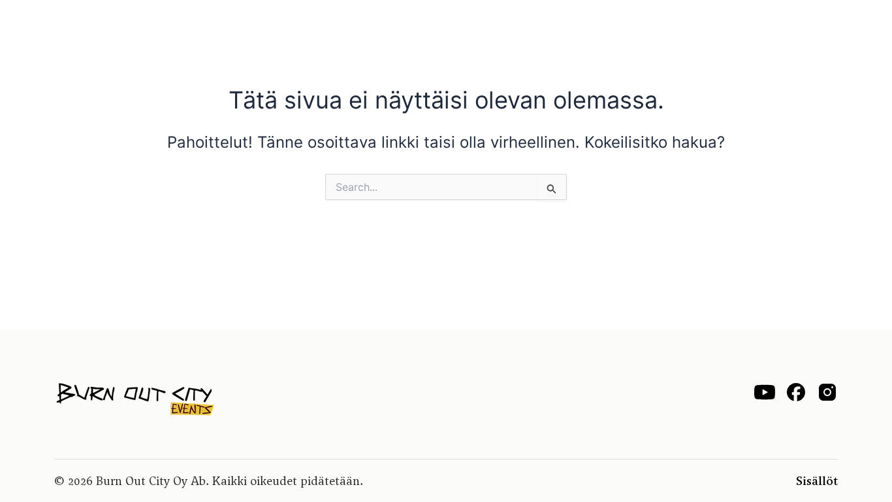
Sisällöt (817, 481)
